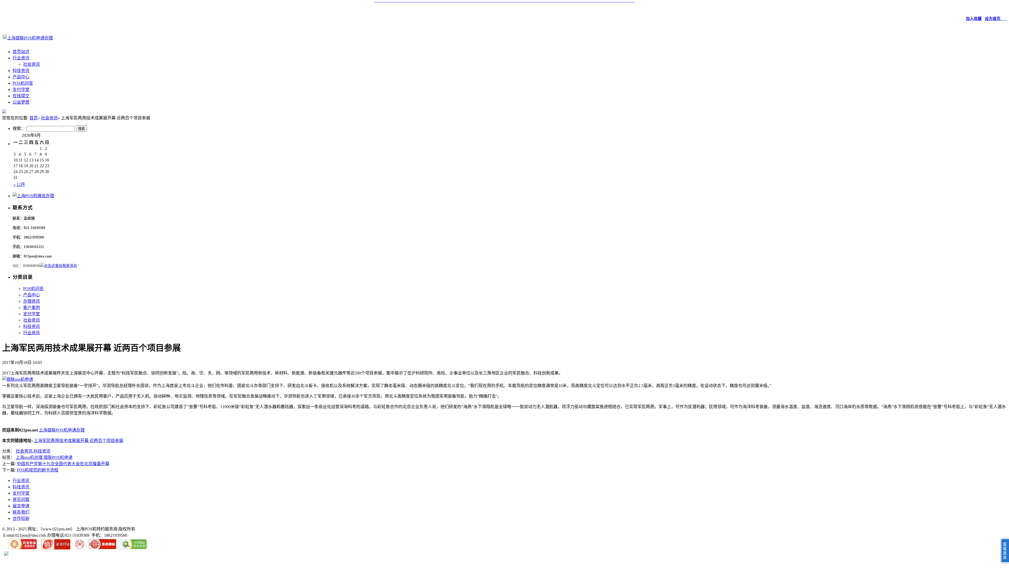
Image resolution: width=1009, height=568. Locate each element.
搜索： (19, 128)
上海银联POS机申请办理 (62, 430)
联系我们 (21, 512)
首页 (33, 118)
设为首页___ (996, 19)
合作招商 (21, 518)
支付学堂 (21, 89)
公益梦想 (21, 102)
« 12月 (19, 184)
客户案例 (31, 307)
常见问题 (21, 499)
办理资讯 (31, 301)
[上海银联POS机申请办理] (28, 38)
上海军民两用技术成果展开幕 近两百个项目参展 (78, 440)
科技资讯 (21, 70)
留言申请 (21, 506)
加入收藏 (974, 19)
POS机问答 (23, 83)
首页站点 (21, 51)
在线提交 (21, 96)
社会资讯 (31, 64)
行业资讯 (21, 58)
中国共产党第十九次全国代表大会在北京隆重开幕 (63, 464)
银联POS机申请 (58, 457)
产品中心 (21, 77)
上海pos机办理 (29, 457)
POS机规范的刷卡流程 (37, 470)
